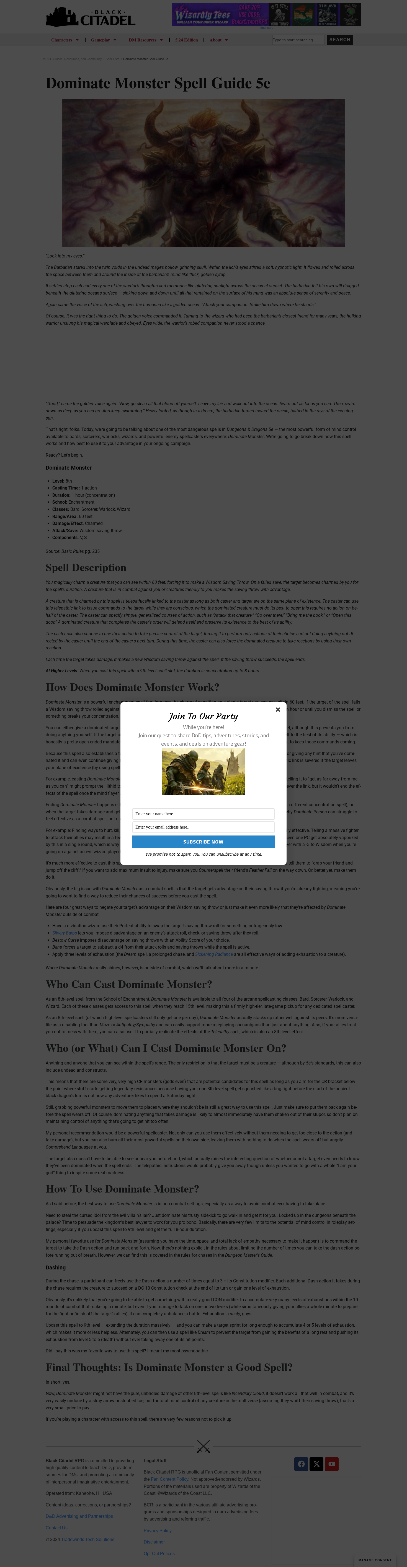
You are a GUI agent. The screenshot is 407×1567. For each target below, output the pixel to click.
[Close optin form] (279, 710)
